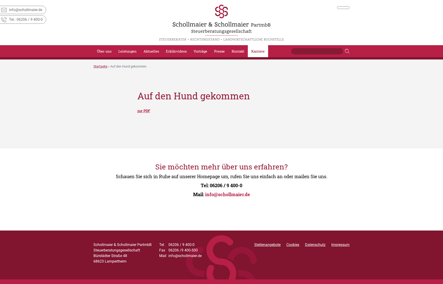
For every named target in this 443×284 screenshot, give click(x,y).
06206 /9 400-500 (178, 250)
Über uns (104, 51)
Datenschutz (315, 245)
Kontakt (238, 51)
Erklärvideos (176, 51)
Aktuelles (151, 51)
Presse (219, 51)
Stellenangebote (267, 245)
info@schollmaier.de (227, 194)
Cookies (292, 245)
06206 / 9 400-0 (226, 185)
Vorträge (200, 51)
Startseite (100, 66)
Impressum (340, 245)
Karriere (258, 51)
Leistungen (127, 51)
